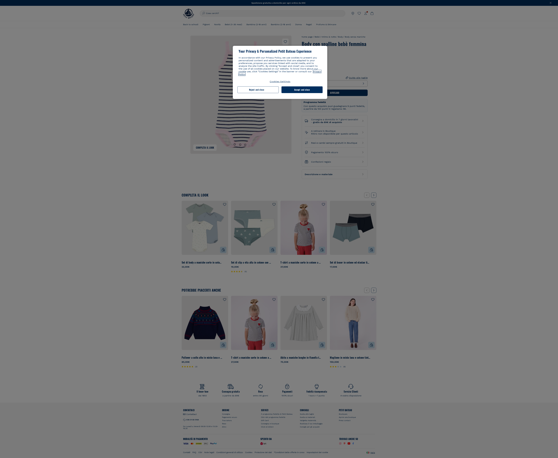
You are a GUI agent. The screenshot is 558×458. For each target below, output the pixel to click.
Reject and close (256, 89)
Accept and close (302, 89)
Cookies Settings (280, 81)
